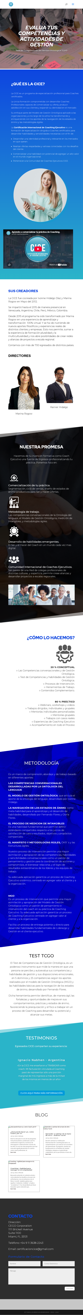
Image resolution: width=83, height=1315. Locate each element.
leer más (13, 1152)
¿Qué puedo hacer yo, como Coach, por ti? (22, 1132)
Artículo (20, 1136)
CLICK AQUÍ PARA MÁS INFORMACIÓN (41, 1093)
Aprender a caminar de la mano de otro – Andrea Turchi (58, 1134)
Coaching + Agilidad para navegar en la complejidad (21, 1169)
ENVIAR (69, 1289)
